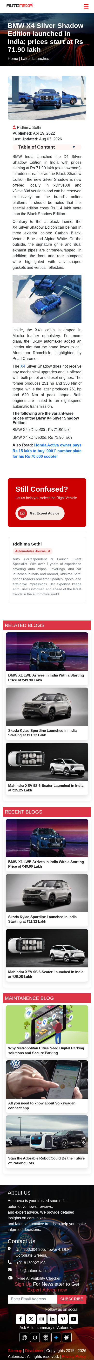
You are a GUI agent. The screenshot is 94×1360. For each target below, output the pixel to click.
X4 (22, 366)
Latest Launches (35, 58)
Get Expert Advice (44, 513)
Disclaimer (34, 1351)
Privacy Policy (74, 1356)
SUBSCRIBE (71, 1299)
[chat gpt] (24, 1337)
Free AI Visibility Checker (38, 1278)
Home (13, 58)
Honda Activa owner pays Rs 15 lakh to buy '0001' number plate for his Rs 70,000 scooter (47, 451)
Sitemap (15, 1351)
